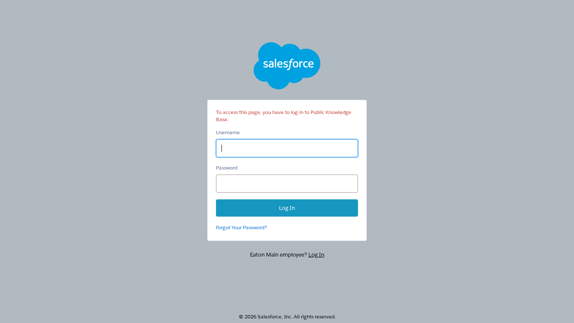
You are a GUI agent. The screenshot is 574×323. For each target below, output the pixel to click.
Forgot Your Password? (241, 227)
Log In (316, 254)
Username (228, 132)
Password (226, 167)
